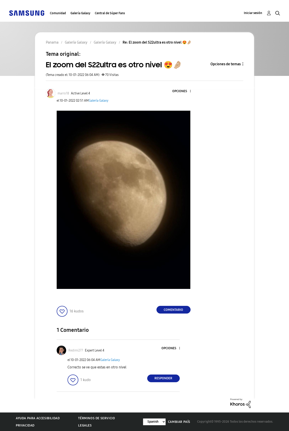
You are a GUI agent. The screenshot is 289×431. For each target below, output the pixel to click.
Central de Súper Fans (110, 13)
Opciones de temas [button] (225, 64)
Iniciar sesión (253, 13)
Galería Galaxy (80, 13)
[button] (183, 91)
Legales (85, 425)
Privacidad (25, 425)
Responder (163, 378)
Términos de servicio (96, 418)
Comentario (173, 310)
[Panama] (26, 13)
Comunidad (58, 13)
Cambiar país (179, 422)
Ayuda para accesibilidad (38, 418)
